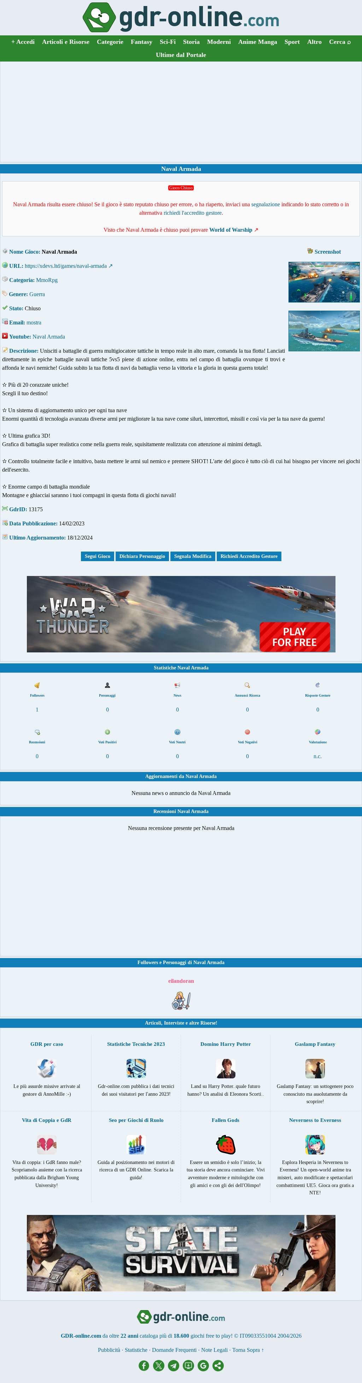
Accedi (23, 41)
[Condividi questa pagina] (218, 1369)
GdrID (17, 509)
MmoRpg (47, 280)
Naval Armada (49, 337)
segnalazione (265, 204)
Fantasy (141, 41)
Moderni (219, 41)
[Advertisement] (181, 112)
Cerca (340, 41)
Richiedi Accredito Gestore (249, 556)
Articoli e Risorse (65, 41)
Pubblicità (109, 1350)
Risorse (208, 1023)
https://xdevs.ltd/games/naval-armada (66, 266)
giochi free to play (211, 1336)
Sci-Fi (168, 41)
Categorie (110, 41)
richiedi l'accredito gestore (193, 213)
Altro (314, 41)
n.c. (318, 756)
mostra (34, 322)
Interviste (174, 1023)
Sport (292, 41)
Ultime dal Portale (181, 54)
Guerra (37, 294)
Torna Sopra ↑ (248, 1350)
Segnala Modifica (192, 556)
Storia (191, 41)
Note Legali (214, 1350)
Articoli (153, 1023)
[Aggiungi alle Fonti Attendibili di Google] (205, 1369)
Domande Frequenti (174, 1350)
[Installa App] (190, 1369)
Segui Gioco (97, 556)
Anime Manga (257, 41)
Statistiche (136, 1350)
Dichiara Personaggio (142, 556)
